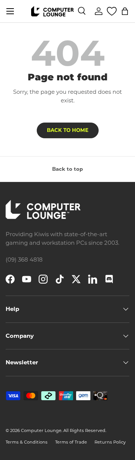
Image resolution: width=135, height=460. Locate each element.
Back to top (67, 169)
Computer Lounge (41, 430)
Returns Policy (110, 442)
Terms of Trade (71, 442)
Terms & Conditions (27, 442)
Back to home (67, 130)
